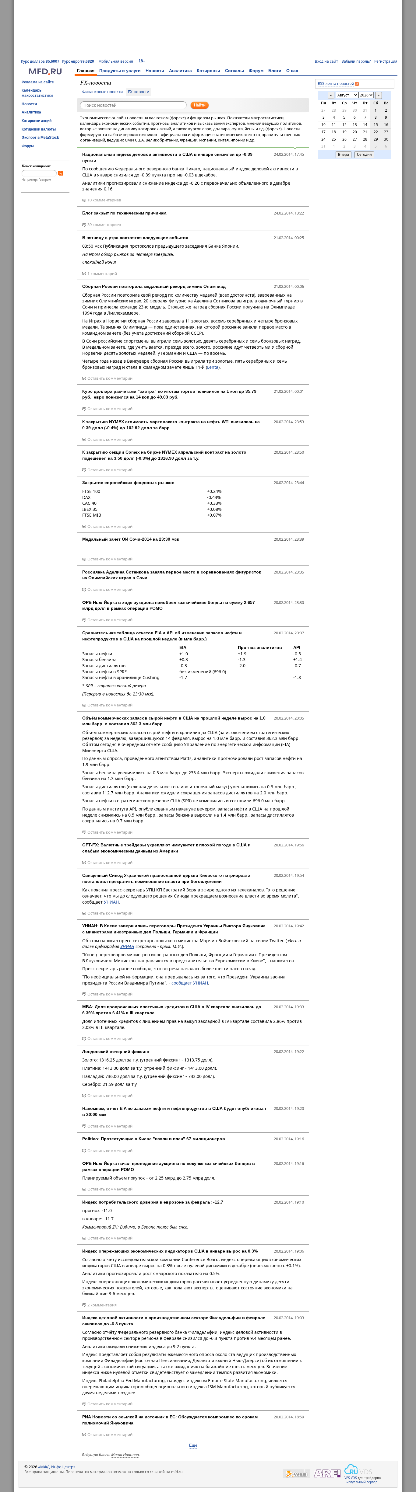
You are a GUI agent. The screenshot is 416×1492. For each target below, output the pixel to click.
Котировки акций (36, 121)
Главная (85, 70)
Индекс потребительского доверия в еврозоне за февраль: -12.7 (152, 1202)
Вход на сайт (326, 61)
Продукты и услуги (120, 70)
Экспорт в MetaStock (40, 137)
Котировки (208, 70)
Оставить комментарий (109, 378)
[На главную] (45, 74)
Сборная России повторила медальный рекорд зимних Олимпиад (154, 286)
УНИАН (111, 902)
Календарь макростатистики (37, 93)
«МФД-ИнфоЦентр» (57, 1466)
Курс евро (78, 61)
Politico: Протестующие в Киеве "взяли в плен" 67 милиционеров (153, 1138)
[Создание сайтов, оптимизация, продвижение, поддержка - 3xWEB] (296, 1473)
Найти (200, 105)
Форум (256, 70)
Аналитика (180, 70)
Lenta (212, 367)
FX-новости (138, 91)
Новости (155, 70)
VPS (347, 1478)
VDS (354, 1478)
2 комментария (102, 1305)
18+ (142, 61)
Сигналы (234, 70)
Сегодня (364, 154)
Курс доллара (40, 61)
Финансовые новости (102, 91)
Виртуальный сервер (360, 1482)
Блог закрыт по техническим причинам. (124, 213)
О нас (292, 70)
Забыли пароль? (356, 61)
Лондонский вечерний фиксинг (116, 1051)
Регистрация (385, 61)
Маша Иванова (125, 1454)
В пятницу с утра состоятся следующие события (135, 237)
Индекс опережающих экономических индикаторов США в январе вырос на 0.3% (170, 1251)
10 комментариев (104, 200)
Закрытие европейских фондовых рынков (128, 482)
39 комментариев (104, 224)
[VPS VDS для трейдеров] (358, 1469)
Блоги (274, 70)
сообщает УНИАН (189, 983)
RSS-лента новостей (336, 83)
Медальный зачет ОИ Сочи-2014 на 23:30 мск (130, 539)
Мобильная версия (115, 61)
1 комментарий (102, 273)
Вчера (343, 154)
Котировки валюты (39, 129)
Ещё (193, 1445)
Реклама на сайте (38, 82)
